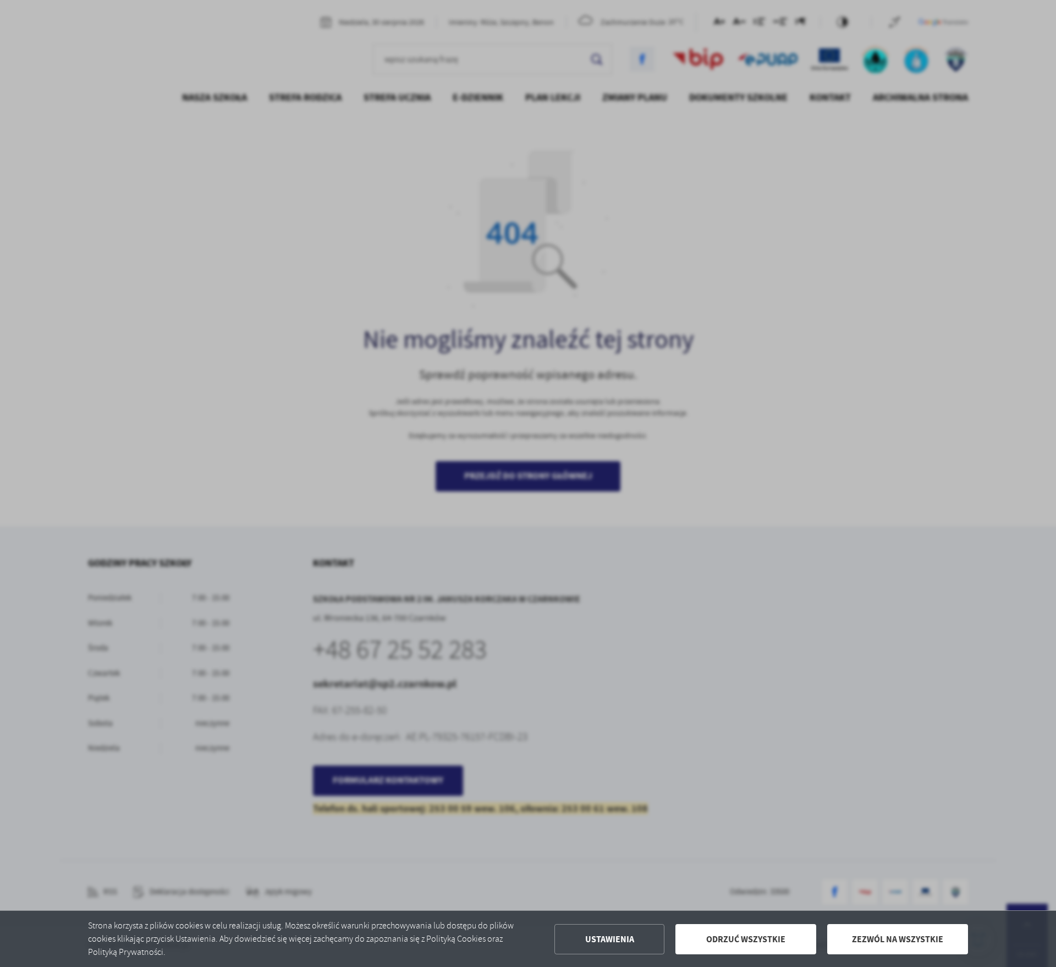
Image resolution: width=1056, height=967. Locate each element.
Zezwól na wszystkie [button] (897, 939)
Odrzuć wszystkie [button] (745, 939)
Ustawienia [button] (609, 939)
